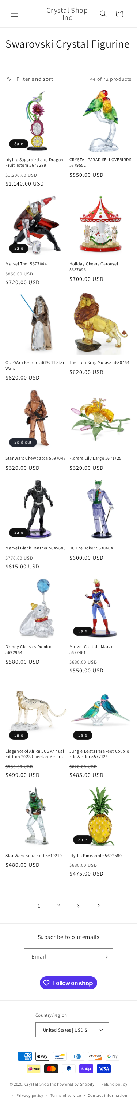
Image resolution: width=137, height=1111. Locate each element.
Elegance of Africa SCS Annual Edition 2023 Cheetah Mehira (34, 753)
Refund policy (114, 1084)
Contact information (107, 1095)
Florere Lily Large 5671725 (95, 458)
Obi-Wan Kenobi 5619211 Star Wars (34, 365)
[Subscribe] (105, 956)
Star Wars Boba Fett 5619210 (33, 855)
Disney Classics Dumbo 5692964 (28, 649)
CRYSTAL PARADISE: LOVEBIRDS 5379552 (100, 162)
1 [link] (39, 905)
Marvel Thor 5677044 (26, 263)
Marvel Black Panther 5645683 (35, 548)
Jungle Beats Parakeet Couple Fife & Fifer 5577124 (99, 753)
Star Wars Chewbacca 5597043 (35, 458)
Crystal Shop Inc (40, 1084)
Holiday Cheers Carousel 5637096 (93, 266)
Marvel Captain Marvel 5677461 (92, 649)
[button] (15, 14)
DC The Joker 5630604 (91, 548)
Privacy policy (29, 1095)
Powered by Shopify (76, 1084)
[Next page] (98, 905)
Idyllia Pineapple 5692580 (95, 855)
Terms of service (65, 1095)
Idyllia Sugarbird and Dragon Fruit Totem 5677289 (34, 162)
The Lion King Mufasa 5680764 (99, 362)
